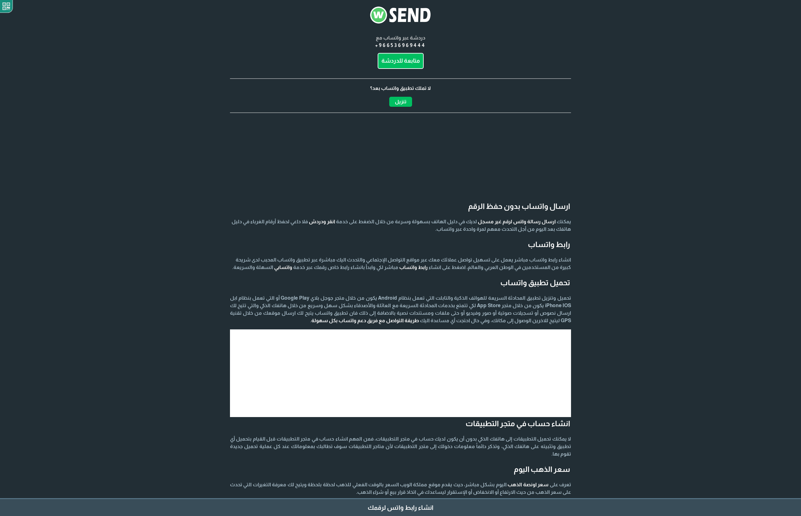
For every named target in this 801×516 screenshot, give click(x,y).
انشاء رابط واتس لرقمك (400, 507)
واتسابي (283, 267)
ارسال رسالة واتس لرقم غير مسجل (517, 221)
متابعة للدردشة (400, 61)
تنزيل (400, 101)
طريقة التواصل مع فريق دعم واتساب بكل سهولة (365, 320)
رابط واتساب (413, 267)
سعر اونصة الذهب (528, 484)
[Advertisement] (400, 144)
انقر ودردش (322, 221)
